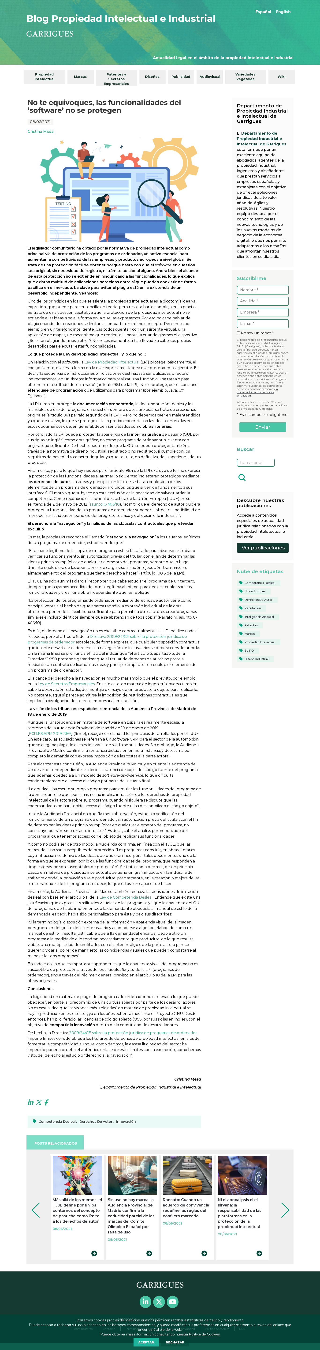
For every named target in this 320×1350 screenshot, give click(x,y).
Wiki (281, 77)
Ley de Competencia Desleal (126, 897)
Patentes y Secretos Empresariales (116, 79)
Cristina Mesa (41, 131)
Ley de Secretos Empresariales (66, 684)
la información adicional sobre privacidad (257, 392)
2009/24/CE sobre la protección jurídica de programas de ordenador (133, 1033)
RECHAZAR (175, 1342)
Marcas (80, 77)
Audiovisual (210, 77)
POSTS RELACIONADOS (55, 1143)
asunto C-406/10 (104, 504)
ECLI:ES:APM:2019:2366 (50, 733)
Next (281, 1203)
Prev (32, 1203)
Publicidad (180, 77)
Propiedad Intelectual (44, 76)
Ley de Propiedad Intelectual (112, 362)
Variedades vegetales (245, 76)
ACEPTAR (146, 1342)
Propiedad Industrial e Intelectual (168, 1087)
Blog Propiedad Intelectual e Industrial (121, 18)
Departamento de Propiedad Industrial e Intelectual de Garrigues (261, 138)
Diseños (152, 77)
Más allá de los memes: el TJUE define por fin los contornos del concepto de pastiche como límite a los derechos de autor (77, 1211)
